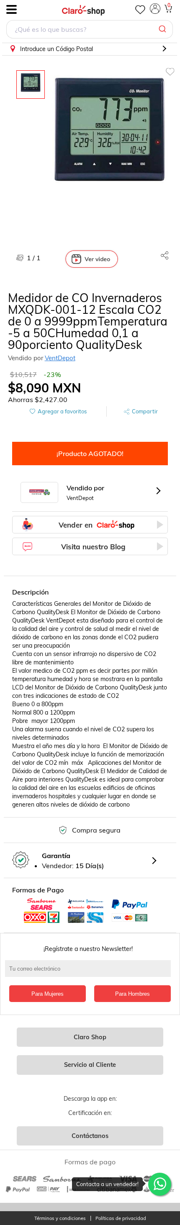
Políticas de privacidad (120, 1218)
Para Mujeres (47, 994)
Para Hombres (132, 994)
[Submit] (163, 29)
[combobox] (89, 30)
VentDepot (60, 358)
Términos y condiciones (60, 1218)
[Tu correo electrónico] (90, 972)
